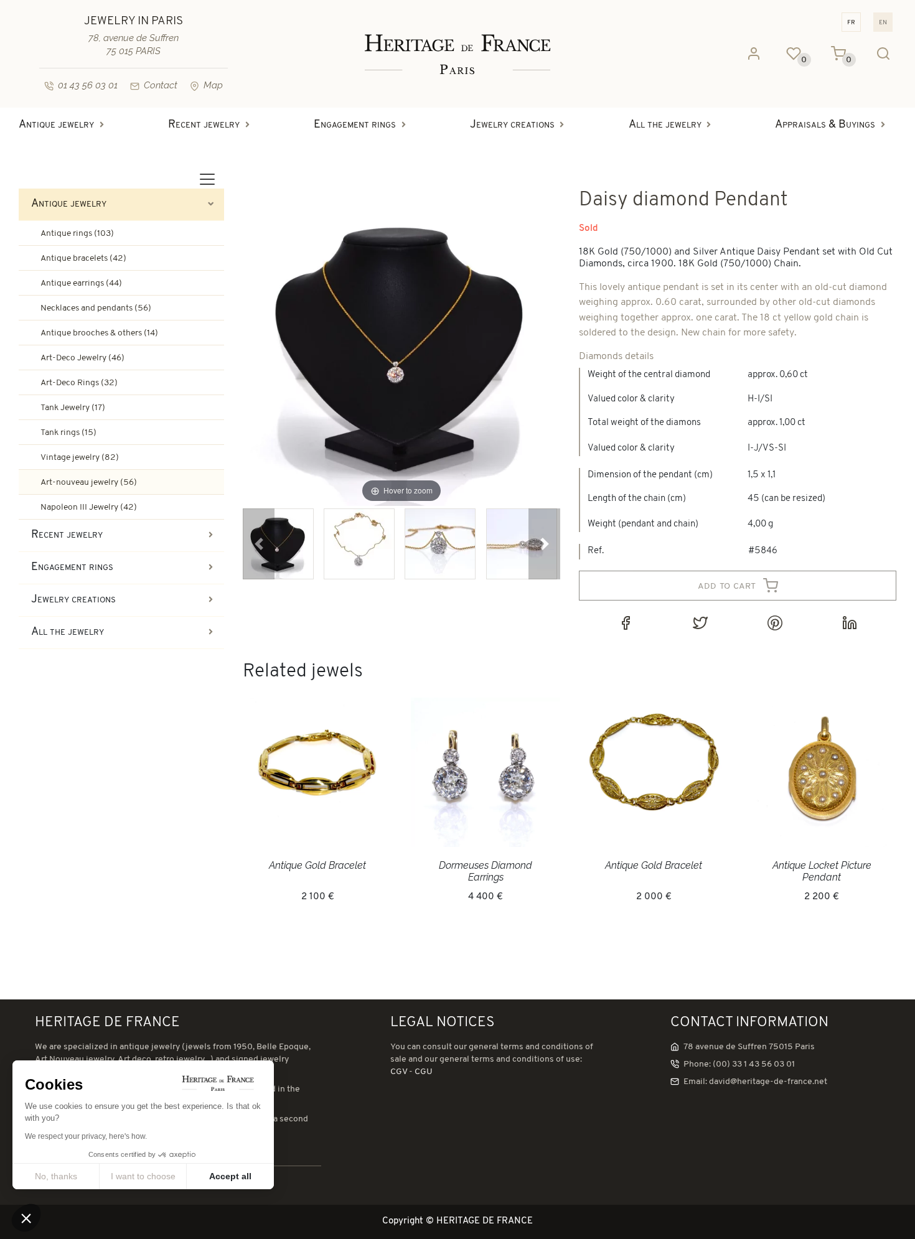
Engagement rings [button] (355, 125)
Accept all (230, 1176)
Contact (160, 85)
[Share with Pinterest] (775, 622)
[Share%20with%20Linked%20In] (849, 622)
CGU (424, 1072)
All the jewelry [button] (665, 125)
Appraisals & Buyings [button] (825, 125)
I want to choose (143, 1176)
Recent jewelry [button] (204, 125)
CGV (398, 1072)
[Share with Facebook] (625, 622)
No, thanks (56, 1176)
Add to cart (728, 585)
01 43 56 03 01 (88, 85)
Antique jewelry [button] (56, 125)
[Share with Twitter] (700, 622)
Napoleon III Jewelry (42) (88, 507)
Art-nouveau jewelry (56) (88, 482)
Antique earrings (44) (81, 283)
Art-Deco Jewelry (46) (82, 358)
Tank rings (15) (68, 432)
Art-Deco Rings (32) (79, 383)
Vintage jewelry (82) (79, 457)
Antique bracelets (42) (83, 258)
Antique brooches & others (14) (99, 333)
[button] (258, 543)
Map (213, 85)
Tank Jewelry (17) (72, 408)
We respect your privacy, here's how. (86, 1136)
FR (851, 22)
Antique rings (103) (77, 233)
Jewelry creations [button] (512, 125)
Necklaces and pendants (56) (95, 308)
